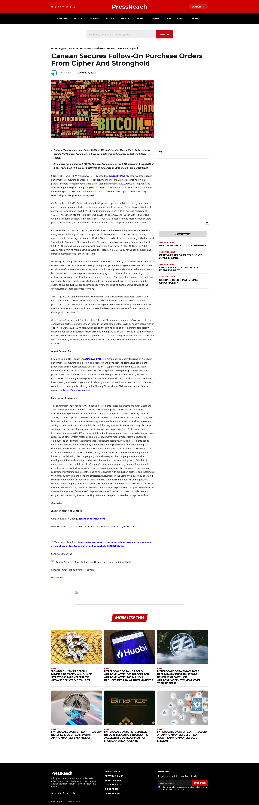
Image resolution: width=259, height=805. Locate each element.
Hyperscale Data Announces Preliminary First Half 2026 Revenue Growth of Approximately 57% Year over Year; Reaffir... (179, 677)
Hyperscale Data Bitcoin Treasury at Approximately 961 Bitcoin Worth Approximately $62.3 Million (182, 736)
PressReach (65, 72)
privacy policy (178, 789)
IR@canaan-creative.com (91, 518)
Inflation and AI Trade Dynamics (182, 245)
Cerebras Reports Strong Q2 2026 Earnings (180, 257)
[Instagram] (59, 6)
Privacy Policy (114, 776)
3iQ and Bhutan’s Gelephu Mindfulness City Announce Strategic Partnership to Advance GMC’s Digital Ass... (71, 676)
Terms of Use (113, 780)
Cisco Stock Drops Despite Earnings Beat (178, 269)
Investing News (167, 242)
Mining (140, 18)
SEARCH (196, 7)
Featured (78, 18)
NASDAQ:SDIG (98, 187)
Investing (62, 18)
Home (54, 48)
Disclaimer (57, 577)
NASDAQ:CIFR (126, 183)
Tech (168, 18)
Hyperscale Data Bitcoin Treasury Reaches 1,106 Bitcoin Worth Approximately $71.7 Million (76, 734)
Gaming (155, 18)
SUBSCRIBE (200, 783)
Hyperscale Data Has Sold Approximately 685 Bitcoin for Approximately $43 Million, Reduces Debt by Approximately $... (129, 676)
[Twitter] (52, 6)
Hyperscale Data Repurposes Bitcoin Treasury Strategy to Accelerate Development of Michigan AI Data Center (126, 736)
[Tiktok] (56, 6)
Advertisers (113, 771)
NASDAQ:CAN (116, 175)
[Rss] (74, 6)
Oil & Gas (126, 18)
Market (95, 18)
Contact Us (112, 793)
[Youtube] (67, 6)
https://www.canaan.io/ (76, 389)
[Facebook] (63, 6)
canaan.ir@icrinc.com (123, 526)
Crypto (181, 18)
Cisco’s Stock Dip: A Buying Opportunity (178, 281)
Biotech (110, 18)
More (195, 18)
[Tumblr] (70, 6)
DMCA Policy (113, 784)
